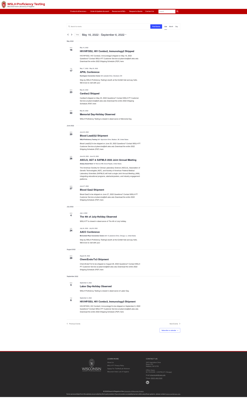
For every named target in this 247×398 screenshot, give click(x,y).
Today (77, 34)
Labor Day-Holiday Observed (96, 286)
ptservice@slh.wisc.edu (157, 375)
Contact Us (149, 11)
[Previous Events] (68, 34)
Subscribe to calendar (169, 330)
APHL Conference (89, 72)
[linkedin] (147, 382)
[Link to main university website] (91, 372)
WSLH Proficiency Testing (26, 4)
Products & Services (78, 11)
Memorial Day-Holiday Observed (97, 114)
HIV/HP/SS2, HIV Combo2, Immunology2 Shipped (107, 51)
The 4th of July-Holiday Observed (98, 216)
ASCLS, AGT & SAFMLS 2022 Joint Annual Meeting (108, 159)
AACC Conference (90, 231)
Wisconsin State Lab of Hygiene (118, 372)
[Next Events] (72, 34)
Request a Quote (135, 11)
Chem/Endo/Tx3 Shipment (94, 259)
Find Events (156, 26)
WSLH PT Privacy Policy (115, 365)
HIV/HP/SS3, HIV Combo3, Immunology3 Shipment (108, 301)
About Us (110, 362)
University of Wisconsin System (134, 391)
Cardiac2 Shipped (89, 93)
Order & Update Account (99, 11)
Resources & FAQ (118, 11)
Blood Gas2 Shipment (92, 189)
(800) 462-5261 (156, 378)
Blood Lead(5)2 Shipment (94, 135)
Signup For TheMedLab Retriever (118, 369)
